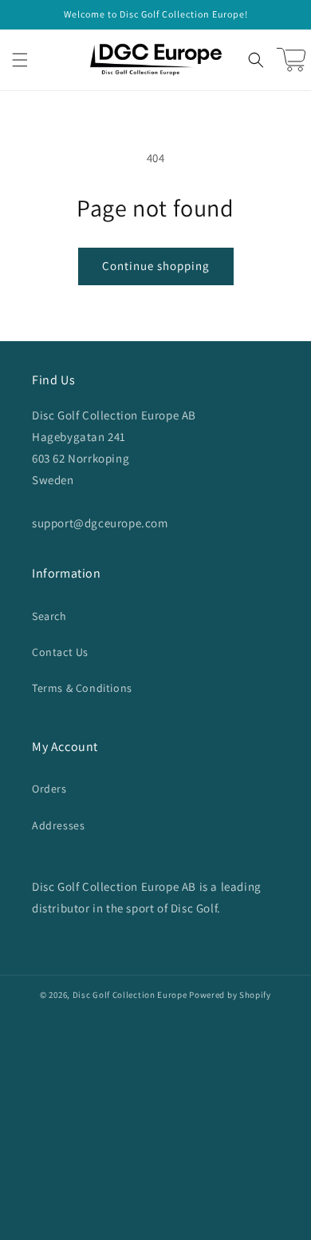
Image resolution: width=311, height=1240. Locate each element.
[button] (19, 60)
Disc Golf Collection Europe (130, 994)
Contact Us (60, 652)
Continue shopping (156, 265)
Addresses (58, 825)
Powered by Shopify (230, 994)
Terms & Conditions (82, 688)
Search (49, 616)
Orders (49, 788)
